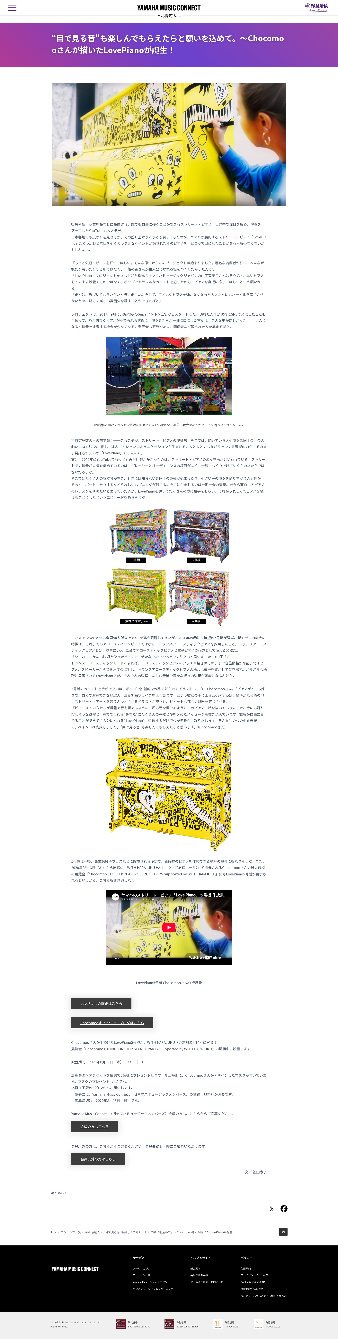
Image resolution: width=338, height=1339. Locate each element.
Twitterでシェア (272, 1208)
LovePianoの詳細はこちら (101, 1003)
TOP (53, 1232)
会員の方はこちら (94, 1126)
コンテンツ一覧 (70, 1232)
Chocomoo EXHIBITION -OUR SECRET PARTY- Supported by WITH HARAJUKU (152, 873)
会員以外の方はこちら (98, 1158)
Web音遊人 (92, 1232)
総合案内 (195, 1268)
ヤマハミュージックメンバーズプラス (154, 1289)
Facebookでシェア (284, 1208)
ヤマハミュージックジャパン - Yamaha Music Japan (316, 8)
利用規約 (246, 1268)
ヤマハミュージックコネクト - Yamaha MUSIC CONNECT (169, 8)
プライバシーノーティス (254, 1275)
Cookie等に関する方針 (254, 1282)
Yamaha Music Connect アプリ (150, 1282)
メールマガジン (142, 1268)
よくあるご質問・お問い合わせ (208, 1282)
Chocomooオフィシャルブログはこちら (112, 1022)
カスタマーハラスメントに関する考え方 (263, 1295)
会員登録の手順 (199, 1275)
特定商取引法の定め (252, 1289)
